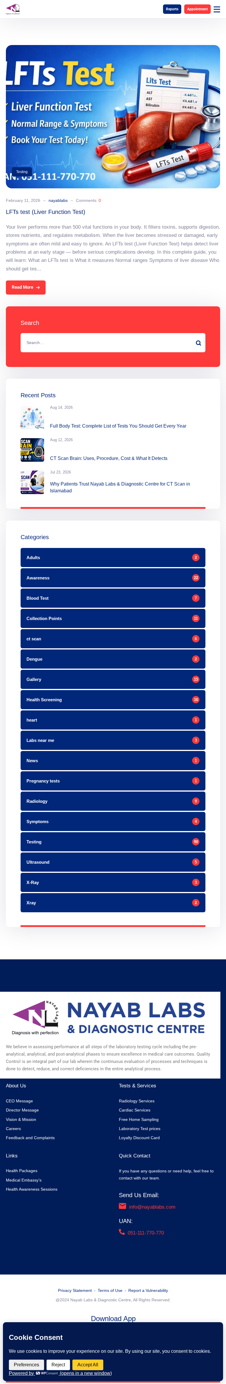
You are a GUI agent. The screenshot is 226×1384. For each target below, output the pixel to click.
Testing (22, 172)
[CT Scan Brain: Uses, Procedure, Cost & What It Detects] (32, 450)
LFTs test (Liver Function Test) (45, 212)
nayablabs (58, 200)
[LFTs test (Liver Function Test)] (113, 48)
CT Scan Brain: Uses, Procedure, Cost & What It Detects (108, 458)
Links (12, 1156)
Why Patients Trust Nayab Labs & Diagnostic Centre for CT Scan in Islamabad (120, 487)
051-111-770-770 (146, 1233)
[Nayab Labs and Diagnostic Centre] (13, 9)
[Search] (198, 342)
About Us (16, 1086)
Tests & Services (137, 1086)
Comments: (88, 200)
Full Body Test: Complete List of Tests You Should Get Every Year (118, 425)
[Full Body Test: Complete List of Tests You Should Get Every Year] (32, 417)
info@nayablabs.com (152, 1207)
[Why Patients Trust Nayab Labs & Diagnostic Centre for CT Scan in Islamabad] (32, 482)
